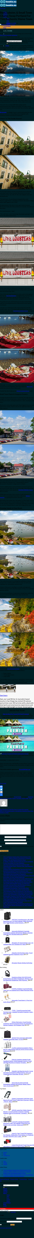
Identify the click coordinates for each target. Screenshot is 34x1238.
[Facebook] (17, 786)
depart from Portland (13, 669)
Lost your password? (6, 1228)
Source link (3, 783)
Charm (5, 798)
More (5, 1193)
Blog (4, 27)
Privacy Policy (14, 1179)
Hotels (5, 1164)
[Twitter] (17, 789)
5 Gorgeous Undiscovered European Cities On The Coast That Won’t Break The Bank (17, 901)
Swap (26, 798)
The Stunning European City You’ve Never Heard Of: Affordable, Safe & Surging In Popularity (18, 873)
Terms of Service (4, 1179)
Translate (13, 1212)
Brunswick (3, 112)
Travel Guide (2, 8)
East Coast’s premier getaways (8, 35)
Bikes (8, 1201)
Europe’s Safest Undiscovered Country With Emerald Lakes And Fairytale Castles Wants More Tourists (18, 879)
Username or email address (8, 1218)
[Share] (17, 794)
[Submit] (4, 1187)
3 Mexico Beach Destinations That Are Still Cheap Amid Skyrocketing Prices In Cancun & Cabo (17, 870)
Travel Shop (7, 26)
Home (5, 1152)
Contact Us (6, 1155)
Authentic (31, 797)
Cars (8, 21)
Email (2, 840)
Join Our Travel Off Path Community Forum (15, 753)
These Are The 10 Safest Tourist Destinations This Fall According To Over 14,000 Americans (18, 876)
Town (30, 798)
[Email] (17, 792)
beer (1, 798)
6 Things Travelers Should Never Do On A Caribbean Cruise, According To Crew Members (18, 862)
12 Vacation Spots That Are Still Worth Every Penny (17, 882)
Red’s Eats (30, 386)
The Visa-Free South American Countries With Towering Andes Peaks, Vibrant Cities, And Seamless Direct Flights (18, 866)
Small (23, 798)
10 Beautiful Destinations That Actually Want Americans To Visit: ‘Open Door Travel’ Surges (16, 888)
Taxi (4, 1161)
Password (3, 1221)
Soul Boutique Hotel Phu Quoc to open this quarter (14, 809)
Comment (3, 823)
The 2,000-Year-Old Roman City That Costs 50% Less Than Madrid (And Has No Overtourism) (18, 898)
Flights (5, 1162)
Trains (8, 1199)
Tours (8, 1195)
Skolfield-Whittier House (25, 490)
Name (2, 837)
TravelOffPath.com (24, 769)
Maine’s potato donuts (23, 391)
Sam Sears (3, 695)
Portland (18, 798)
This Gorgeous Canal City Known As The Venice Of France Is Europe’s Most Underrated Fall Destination (18, 892)
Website (2, 843)
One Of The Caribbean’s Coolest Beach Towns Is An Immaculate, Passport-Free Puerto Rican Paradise (18, 895)
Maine (7, 45)
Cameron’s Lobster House (20, 311)
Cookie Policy (23, 1179)
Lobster (9, 798)
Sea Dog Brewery (11, 295)
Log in (12, 1224)
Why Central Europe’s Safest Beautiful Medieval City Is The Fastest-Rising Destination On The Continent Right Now (18, 905)
